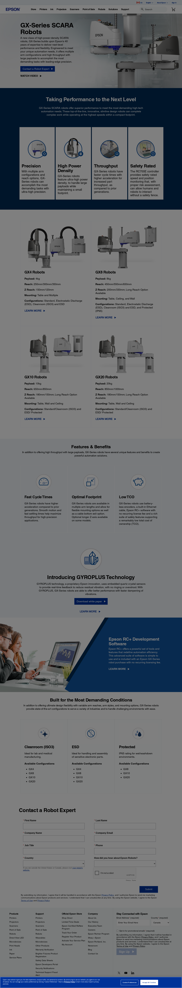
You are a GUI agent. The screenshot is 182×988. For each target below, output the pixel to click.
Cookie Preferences (130, 982)
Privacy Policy (69, 982)
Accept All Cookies (149, 982)
